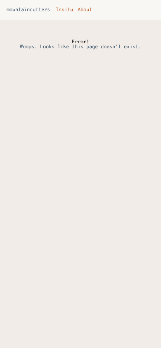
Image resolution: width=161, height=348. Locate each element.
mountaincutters (28, 10)
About (83, 10)
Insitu (62, 10)
